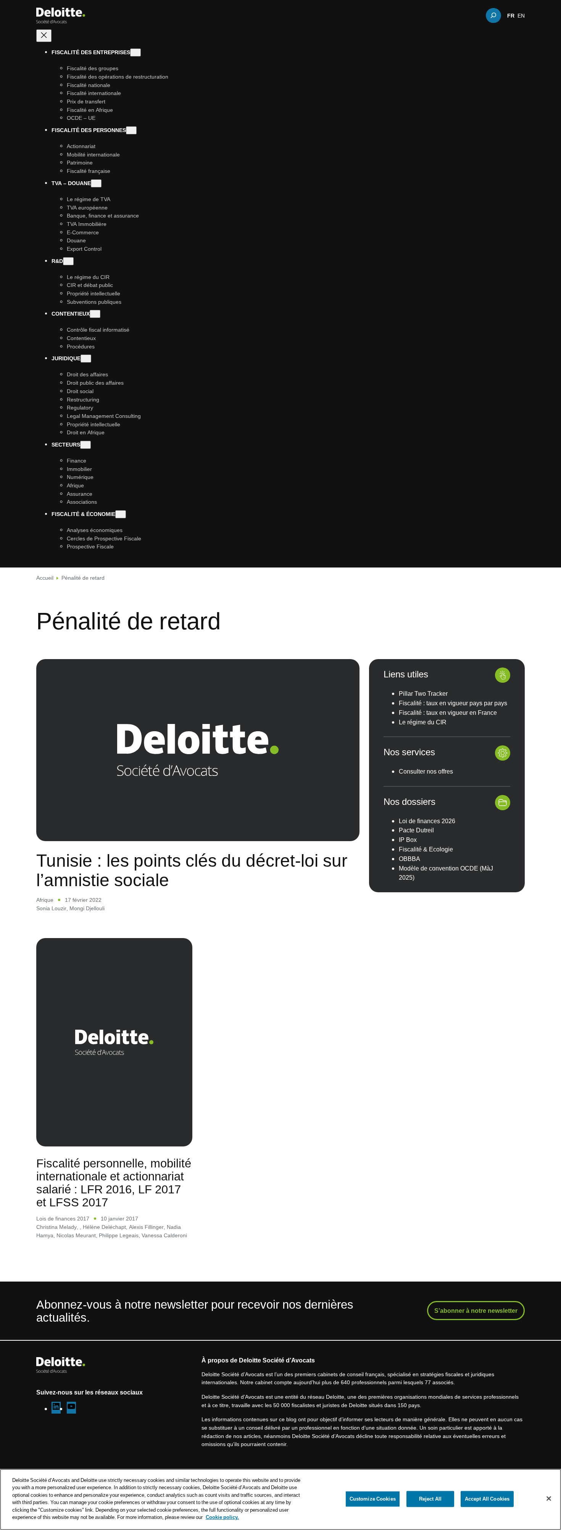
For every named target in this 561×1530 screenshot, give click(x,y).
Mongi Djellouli (87, 908)
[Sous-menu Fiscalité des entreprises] (135, 52)
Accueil (44, 577)
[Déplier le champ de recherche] (493, 15)
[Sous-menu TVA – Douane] (96, 183)
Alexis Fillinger (146, 1226)
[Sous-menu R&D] (68, 261)
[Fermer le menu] (44, 35)
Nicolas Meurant (76, 1235)
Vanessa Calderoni (164, 1235)
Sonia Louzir (51, 908)
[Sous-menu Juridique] (86, 359)
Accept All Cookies (487, 1498)
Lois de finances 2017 (62, 1218)
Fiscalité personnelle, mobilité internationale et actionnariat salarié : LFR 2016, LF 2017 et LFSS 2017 (113, 1182)
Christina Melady (56, 1226)
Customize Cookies (373, 1498)
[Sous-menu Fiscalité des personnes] (131, 130)
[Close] (548, 1498)
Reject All (430, 1498)
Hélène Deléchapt (104, 1226)
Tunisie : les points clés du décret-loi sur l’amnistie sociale (191, 870)
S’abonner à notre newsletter (475, 1310)
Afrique (44, 899)
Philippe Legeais (119, 1235)
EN (521, 15)
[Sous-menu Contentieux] (95, 314)
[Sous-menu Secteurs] (85, 445)
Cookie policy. (222, 1517)
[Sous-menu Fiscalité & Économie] (120, 514)
